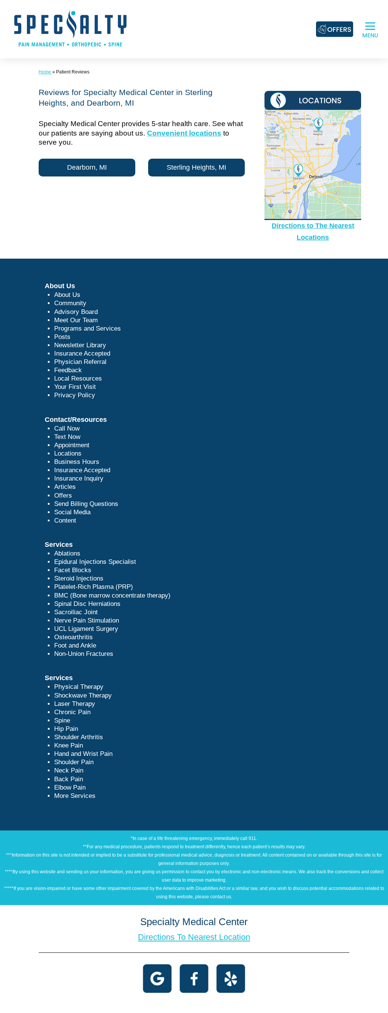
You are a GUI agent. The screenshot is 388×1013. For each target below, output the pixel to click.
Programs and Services (87, 328)
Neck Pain (68, 770)
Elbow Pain (70, 787)
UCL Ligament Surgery (86, 628)
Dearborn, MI (87, 167)
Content (65, 520)
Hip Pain (66, 728)
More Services (74, 795)
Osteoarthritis (73, 637)
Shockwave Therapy (83, 695)
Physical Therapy (78, 686)
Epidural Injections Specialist (95, 561)
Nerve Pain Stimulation (86, 620)
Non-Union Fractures (83, 653)
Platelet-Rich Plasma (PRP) (93, 586)
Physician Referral (80, 361)
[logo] (70, 28)
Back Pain (68, 779)
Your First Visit (75, 386)
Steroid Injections (78, 578)
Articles (65, 486)
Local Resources (78, 378)
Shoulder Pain (74, 762)
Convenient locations (184, 133)
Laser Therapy (74, 703)
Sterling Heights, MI (196, 167)
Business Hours (76, 461)
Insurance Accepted (82, 353)
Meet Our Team (76, 320)
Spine (62, 720)
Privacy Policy (74, 395)
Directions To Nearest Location (194, 937)
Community (70, 303)
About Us (67, 294)
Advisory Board (76, 311)
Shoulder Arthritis (78, 737)
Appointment (71, 445)
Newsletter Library (80, 345)
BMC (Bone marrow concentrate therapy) (112, 595)
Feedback (68, 370)
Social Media (72, 512)
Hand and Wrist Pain (83, 753)
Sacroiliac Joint (76, 612)
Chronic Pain (72, 712)
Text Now (67, 436)
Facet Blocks (72, 570)
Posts (62, 336)
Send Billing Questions (86, 503)
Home (45, 72)
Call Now (67, 428)
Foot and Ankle (75, 645)
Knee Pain (68, 745)
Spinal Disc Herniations (87, 603)
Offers (63, 495)
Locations (67, 453)
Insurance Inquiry (78, 478)
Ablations (67, 553)
